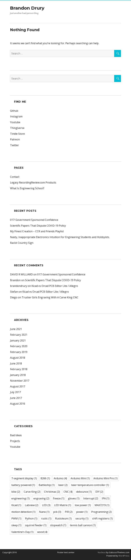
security (82, 518)
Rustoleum (63, 518)
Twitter (14, 145)
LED (46, 505)
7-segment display (24, 478)
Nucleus (102, 552)
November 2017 (19, 380)
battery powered (23, 485)
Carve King (32, 491)
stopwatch (58, 525)
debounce (84, 491)
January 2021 (18, 340)
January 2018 (18, 375)
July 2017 (15, 392)
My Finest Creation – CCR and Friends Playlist (37, 231)
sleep (16, 525)
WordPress (123, 555)
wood (42, 532)
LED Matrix (62, 505)
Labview (31, 505)
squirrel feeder (35, 525)
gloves (74, 498)
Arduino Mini (80, 478)
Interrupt (90, 498)
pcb (57, 512)
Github (14, 110)
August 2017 (17, 386)
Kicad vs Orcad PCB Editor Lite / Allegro (54, 286)
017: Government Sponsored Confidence (34, 220)
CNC (68, 491)
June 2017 (16, 398)
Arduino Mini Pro (105, 478)
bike (15, 491)
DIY (99, 491)
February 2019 (18, 352)
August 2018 (17, 357)
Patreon (15, 139)
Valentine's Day (22, 532)
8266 (45, 478)
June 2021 (16, 329)
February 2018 (18, 369)
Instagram (16, 116)
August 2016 (17, 403)
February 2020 (18, 346)
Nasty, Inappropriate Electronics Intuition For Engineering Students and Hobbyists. (60, 237)
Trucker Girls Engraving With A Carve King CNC (50, 297)
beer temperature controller (90, 485)
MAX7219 (102, 505)
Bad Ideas (16, 435)
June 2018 (16, 363)
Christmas (52, 491)
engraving (41, 498)
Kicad (16, 505)
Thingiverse (17, 128)
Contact (14, 177)
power (82, 512)
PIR (69, 512)
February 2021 (18, 334)
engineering (20, 498)
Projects (15, 441)
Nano (44, 512)
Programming (101, 512)
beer (63, 485)
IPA (105, 498)
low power (83, 505)
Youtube (15, 122)
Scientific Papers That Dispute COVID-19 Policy (38, 225)
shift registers (102, 518)
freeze (58, 498)
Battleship (47, 485)
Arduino (60, 478)
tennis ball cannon (83, 525)
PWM (16, 518)
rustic (46, 518)
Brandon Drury (27, 8)
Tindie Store (17, 133)
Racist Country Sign (21, 243)
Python (31, 518)
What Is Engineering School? (27, 188)
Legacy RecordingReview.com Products (33, 182)
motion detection (23, 512)
